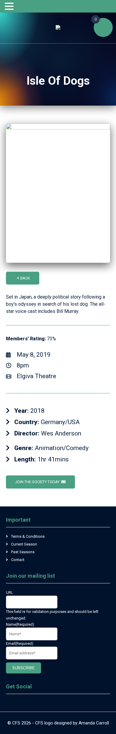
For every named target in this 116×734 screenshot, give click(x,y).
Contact (17, 559)
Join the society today (37, 482)
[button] (10, 6)
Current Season (24, 544)
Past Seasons (23, 552)
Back (25, 278)
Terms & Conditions (28, 536)
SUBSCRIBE (23, 668)
